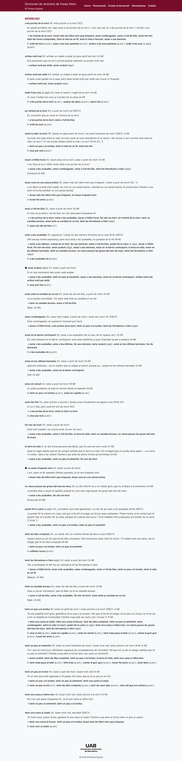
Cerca (87, 5)
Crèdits (152, 5)
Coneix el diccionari (118, 5)
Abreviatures (139, 5)
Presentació (99, 5)
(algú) (63, 65)
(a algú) (37, 92)
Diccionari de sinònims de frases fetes (50, 4)
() (41, 43)
